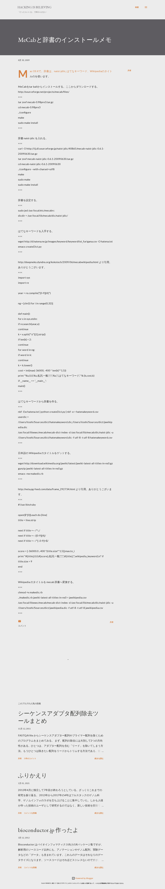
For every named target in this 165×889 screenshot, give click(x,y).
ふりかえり (32, 775)
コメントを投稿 (30, 813)
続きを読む (99, 758)
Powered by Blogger (84, 878)
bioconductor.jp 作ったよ (48, 830)
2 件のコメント (30, 758)
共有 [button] (129, 70)
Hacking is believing (34, 7)
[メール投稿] (19, 622)
